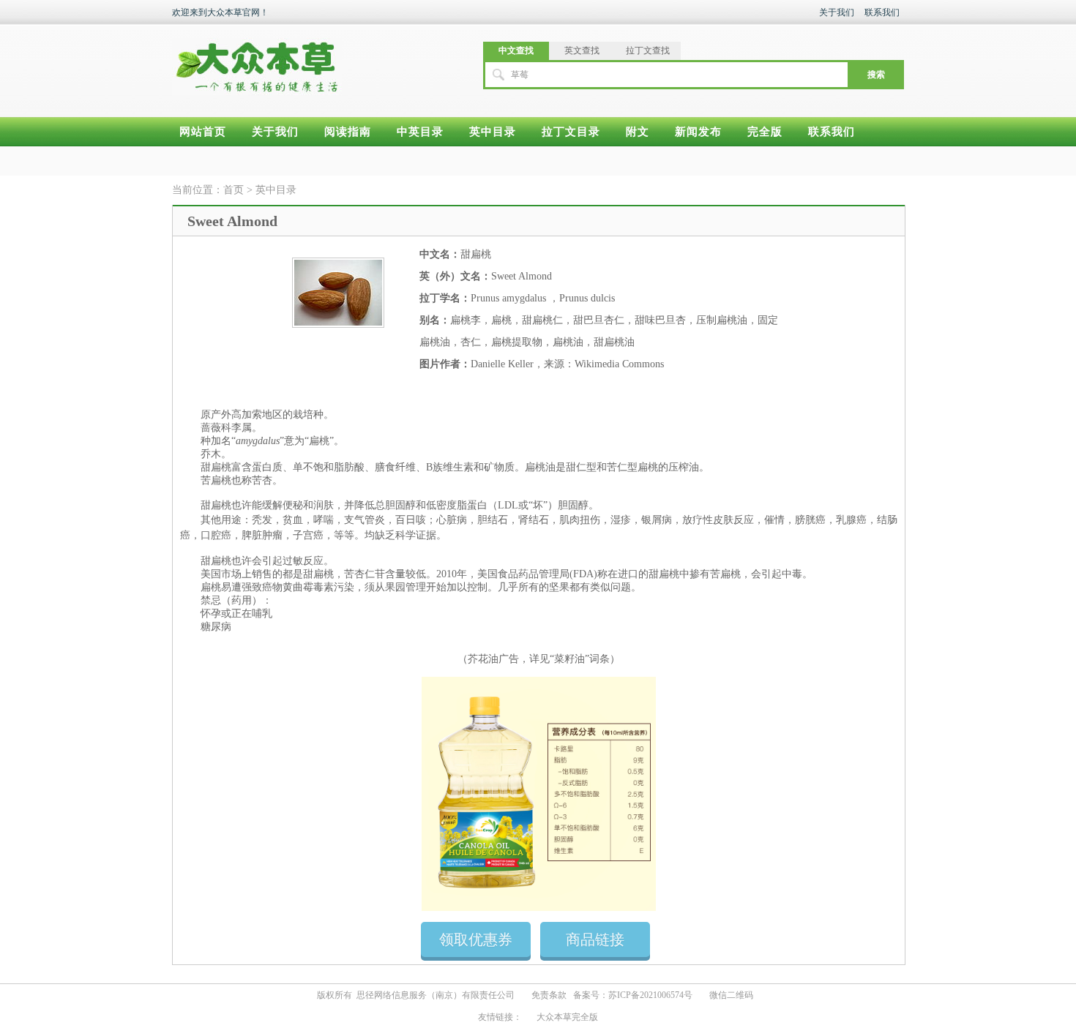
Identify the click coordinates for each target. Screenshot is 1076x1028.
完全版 (764, 132)
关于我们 (836, 12)
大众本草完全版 (567, 1017)
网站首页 (202, 132)
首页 (233, 189)
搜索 (876, 75)
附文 (637, 132)
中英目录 (420, 132)
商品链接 (595, 939)
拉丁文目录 (571, 132)
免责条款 (549, 995)
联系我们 (882, 12)
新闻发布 (698, 132)
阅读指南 (347, 132)
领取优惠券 (475, 939)
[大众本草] (257, 60)
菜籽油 (569, 658)
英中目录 (492, 132)
